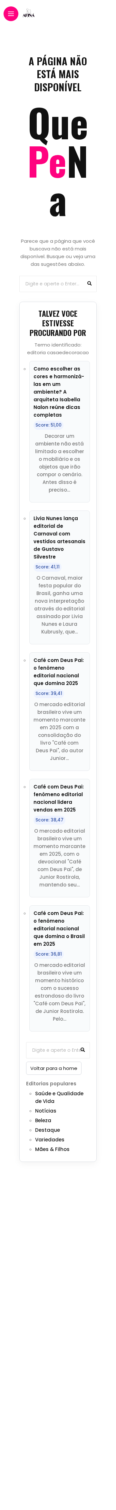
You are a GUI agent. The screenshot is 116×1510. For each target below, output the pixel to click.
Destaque (47, 1130)
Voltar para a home (53, 1068)
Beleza (43, 1120)
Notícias (45, 1110)
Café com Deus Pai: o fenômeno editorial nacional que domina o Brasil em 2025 (59, 928)
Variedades (49, 1139)
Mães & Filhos (52, 1149)
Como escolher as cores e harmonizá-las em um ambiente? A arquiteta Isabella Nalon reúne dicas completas (59, 391)
